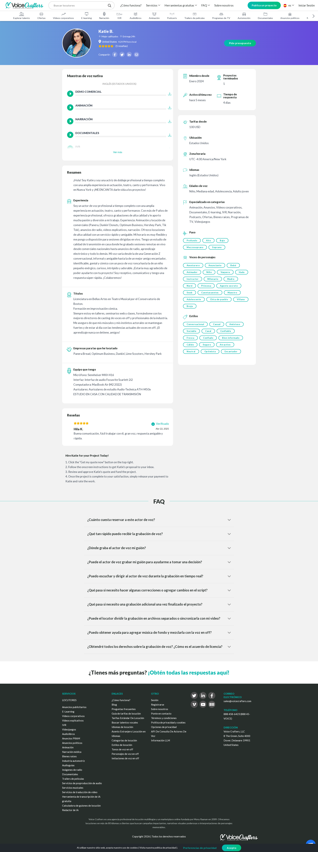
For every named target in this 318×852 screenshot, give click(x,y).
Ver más (117, 152)
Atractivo (225, 344)
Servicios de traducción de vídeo (79, 792)
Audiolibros (135, 18)
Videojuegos (69, 729)
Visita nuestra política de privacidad (157, 847)
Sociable (191, 331)
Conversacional (195, 324)
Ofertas (41, 18)
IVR (119, 18)
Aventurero (193, 265)
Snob (189, 292)
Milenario (212, 279)
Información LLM (160, 740)
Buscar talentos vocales (125, 722)
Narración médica (71, 751)
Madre (231, 279)
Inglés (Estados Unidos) (119, 83)
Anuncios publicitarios (74, 707)
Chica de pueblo (219, 299)
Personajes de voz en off (125, 753)
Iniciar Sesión (306, 5)
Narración (104, 18)
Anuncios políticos (289, 18)
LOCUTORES (69, 700)
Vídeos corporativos (63, 18)
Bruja (190, 306)
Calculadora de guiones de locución (81, 805)
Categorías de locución (124, 740)
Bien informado (230, 338)
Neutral (191, 351)
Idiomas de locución (122, 726)
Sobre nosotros (224, 5)
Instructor (192, 279)
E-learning (86, 18)
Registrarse (157, 704)
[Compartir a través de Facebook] (114, 54)
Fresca (190, 338)
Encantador (231, 351)
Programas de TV (221, 18)
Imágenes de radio (72, 769)
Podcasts (172, 18)
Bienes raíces (69, 756)
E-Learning (68, 711)
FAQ (204, 5)
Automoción (244, 18)
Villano (241, 299)
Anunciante (215, 265)
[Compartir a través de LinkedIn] (129, 54)
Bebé (233, 265)
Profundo (192, 240)
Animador (192, 272)
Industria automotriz (73, 760)
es (289, 5)
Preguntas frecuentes (124, 709)
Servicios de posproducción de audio (82, 783)
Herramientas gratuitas (179, 5)
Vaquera (225, 272)
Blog (114, 704)
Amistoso (234, 324)
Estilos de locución (122, 744)
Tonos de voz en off (122, 749)
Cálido (190, 344)
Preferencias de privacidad (199, 847)
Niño (209, 272)
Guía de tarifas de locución (126, 713)
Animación (154, 18)
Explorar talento (21, 18)
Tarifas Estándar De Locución (128, 717)
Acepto (231, 847)
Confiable (225, 331)
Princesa (206, 285)
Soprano (217, 247)
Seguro (207, 344)
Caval (208, 331)
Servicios (151, 5)
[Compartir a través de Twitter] (122, 54)
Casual (216, 324)
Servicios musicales (72, 787)
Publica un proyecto (264, 5)
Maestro (232, 292)
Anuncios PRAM (71, 738)
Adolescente (194, 299)
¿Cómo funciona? (130, 5)
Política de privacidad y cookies (168, 722)
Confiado (208, 338)
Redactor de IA (70, 810)
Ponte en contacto (161, 713)
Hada (241, 272)
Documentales (265, 18)
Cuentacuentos (210, 292)
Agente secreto (229, 285)
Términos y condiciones (164, 717)
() (122, 45)
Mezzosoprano (195, 247)
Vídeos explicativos (73, 720)
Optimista (210, 351)
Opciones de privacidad (164, 726)
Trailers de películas (194, 18)
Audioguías (68, 765)
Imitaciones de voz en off (125, 758)
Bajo (222, 240)
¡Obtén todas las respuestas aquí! (188, 672)
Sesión (154, 700)
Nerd (189, 285)
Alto (208, 240)
